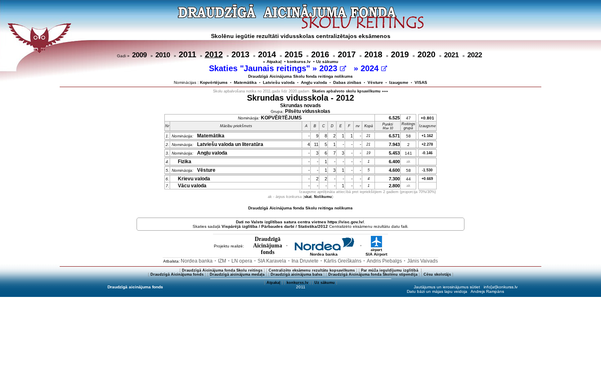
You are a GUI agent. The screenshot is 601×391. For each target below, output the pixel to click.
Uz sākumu (327, 61)
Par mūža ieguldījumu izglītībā (390, 270)
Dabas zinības (347, 82)
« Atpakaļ (272, 61)
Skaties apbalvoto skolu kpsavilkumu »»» (350, 91)
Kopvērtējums (214, 82)
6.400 (394, 161)
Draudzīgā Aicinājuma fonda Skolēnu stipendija (372, 274)
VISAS (421, 82)
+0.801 (427, 118)
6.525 (394, 117)
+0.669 (427, 179)
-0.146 (427, 153)
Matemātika (245, 82)
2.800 (394, 185)
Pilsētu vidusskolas (307, 111)
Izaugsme (398, 82)
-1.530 (427, 170)
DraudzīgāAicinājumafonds (267, 245)
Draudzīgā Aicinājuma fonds (177, 274)
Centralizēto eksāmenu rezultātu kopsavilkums (312, 270)
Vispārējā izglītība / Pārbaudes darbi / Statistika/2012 (275, 226)
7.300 (394, 178)
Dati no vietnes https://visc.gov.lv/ (300, 222)
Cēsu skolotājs (437, 274)
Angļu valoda (314, 82)
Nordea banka (324, 254)
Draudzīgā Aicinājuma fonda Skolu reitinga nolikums (300, 208)
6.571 (394, 135)
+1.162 (427, 136)
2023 (329, 68)
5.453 (394, 153)
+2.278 (427, 144)
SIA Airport (376, 254)
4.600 (394, 170)
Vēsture (375, 82)
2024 (371, 68)
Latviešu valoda (279, 82)
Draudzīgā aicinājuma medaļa (237, 274)
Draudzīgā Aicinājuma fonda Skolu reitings (222, 270)
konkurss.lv (299, 61)
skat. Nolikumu (318, 197)
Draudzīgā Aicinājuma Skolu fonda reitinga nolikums (300, 76)
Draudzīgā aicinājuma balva (296, 274)
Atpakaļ (273, 283)
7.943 (394, 144)
